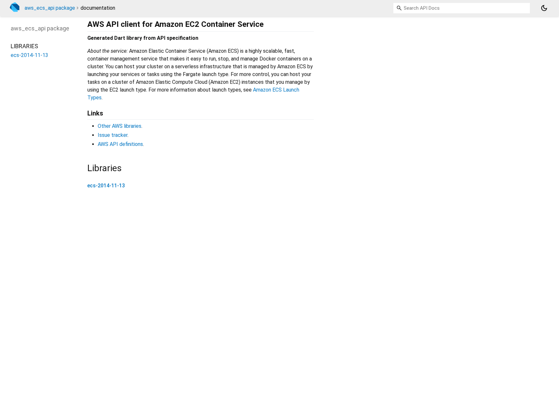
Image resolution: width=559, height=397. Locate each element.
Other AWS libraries (119, 126)
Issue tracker (112, 135)
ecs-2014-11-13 (106, 185)
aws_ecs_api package (50, 8)
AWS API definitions (120, 144)
